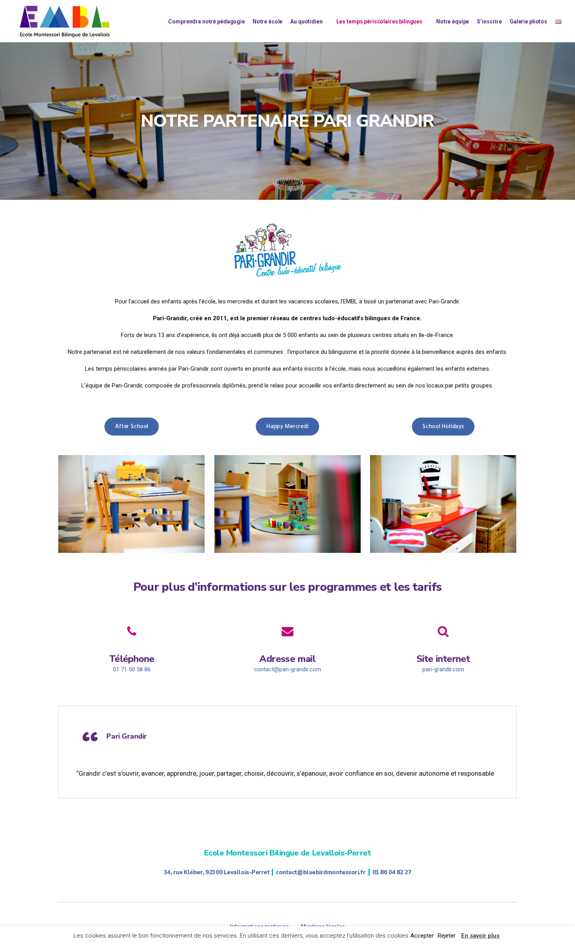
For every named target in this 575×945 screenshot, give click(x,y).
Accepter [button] (422, 935)
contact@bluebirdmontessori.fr (320, 872)
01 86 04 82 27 (391, 872)
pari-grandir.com (443, 669)
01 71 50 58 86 (132, 669)
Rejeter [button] (447, 935)
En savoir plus (480, 935)
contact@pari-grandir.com (287, 669)
